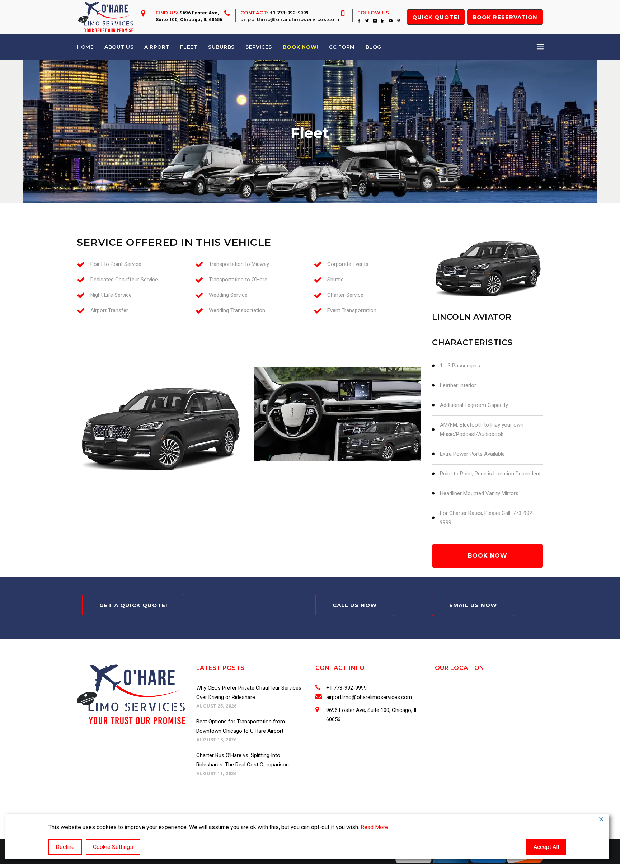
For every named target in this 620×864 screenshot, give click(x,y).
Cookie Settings (113, 847)
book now (487, 555)
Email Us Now (473, 605)
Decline (65, 847)
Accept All (546, 847)
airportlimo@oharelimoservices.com (290, 19)
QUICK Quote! (435, 17)
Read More (374, 827)
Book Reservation (505, 17)
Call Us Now (355, 605)
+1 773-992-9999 (289, 12)
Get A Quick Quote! (133, 605)
